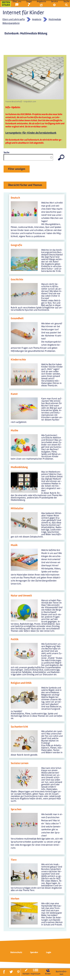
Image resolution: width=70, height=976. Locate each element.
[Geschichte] (24, 284)
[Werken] (24, 903)
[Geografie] (24, 250)
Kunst (14, 393)
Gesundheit (17, 318)
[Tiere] (24, 864)
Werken (15, 898)
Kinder (48, 973)
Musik (14, 545)
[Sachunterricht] (24, 731)
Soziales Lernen (19, 763)
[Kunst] (24, 398)
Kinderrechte (18, 359)
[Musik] (24, 550)
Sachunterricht (19, 726)
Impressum (35, 973)
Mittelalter (17, 508)
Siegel (29, 1)
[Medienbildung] (24, 472)
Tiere (14, 859)
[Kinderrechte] (24, 364)
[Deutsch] (24, 202)
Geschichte (17, 279)
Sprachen (16, 809)
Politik (14, 639)
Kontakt (26, 973)
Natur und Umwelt (21, 595)
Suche (66, 1)
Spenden (34, 952)
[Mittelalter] (24, 513)
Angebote (41, 1)
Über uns (17, 1)
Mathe (14, 430)
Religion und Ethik (21, 682)
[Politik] (24, 644)
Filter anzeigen (16, 169)
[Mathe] (24, 435)
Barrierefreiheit (61, 972)
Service (54, 1)
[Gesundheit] (24, 323)
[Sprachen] (24, 814)
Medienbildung (19, 467)
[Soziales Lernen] (24, 768)
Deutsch (15, 197)
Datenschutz (16, 952)
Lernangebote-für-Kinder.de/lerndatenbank (30, 132)
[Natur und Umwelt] (24, 600)
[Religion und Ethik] (24, 688)
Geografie (16, 245)
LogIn (48, 952)
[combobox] (28, 157)
